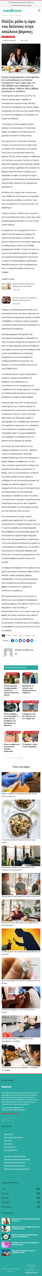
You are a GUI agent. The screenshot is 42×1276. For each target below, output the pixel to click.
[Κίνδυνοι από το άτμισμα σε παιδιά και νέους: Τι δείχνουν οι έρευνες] (6, 1221)
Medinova (6, 1086)
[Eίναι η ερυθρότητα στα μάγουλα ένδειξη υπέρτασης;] (12, 736)
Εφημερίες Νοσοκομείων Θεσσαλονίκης (16, 1169)
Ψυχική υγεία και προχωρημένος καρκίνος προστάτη (21, 896)
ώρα (34, 635)
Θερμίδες (27, 635)
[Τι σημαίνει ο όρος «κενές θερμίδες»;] (30, 736)
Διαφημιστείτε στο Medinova (13, 1137)
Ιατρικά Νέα (5, 1202)
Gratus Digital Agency (31, 1272)
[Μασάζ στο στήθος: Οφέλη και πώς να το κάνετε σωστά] (6, 1229)
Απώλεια (9, 635)
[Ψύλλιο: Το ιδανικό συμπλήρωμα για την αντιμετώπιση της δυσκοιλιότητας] (6, 1237)
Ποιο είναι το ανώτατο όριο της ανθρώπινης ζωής (23, 1251)
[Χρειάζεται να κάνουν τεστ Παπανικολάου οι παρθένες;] (30, 678)
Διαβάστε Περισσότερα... (11, 1113)
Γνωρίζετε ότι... (7, 1206)
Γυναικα (27, 673)
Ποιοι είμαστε (8, 1144)
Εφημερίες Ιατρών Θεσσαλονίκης (14, 1165)
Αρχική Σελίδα (8, 1134)
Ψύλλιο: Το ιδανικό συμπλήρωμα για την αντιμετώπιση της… (25, 1235)
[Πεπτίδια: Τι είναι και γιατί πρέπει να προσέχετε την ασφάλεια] (6, 1245)
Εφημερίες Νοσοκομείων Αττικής (14, 1162)
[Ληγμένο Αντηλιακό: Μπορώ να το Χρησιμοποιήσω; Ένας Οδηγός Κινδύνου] (6, 286)
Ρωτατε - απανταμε (8, 36)
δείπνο (21, 635)
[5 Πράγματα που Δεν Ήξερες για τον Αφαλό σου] (30, 706)
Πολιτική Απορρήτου (10, 1150)
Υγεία (3, 1189)
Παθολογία (5, 1193)
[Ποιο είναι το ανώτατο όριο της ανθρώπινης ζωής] (6, 1253)
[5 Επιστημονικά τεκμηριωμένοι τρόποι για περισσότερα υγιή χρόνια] (12, 678)
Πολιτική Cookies (9, 1147)
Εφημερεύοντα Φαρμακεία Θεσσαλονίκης (17, 1159)
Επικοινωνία (8, 1140)
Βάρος (15, 635)
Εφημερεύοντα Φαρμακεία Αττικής (15, 1156)
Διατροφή (5, 1198)
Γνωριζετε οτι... (12, 673)
